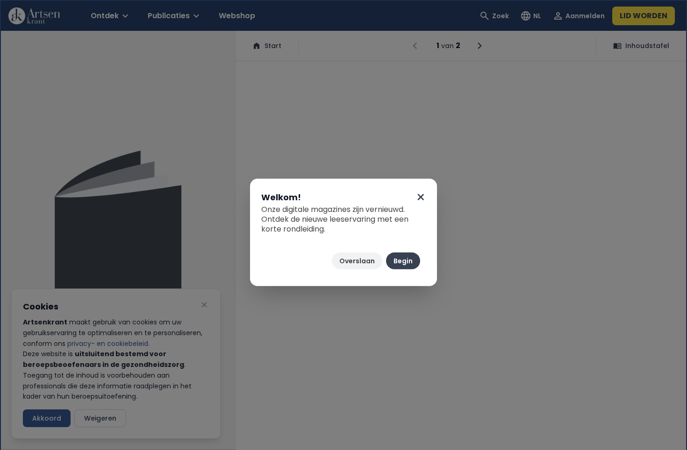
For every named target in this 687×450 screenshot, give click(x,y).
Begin (403, 261)
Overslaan (357, 261)
